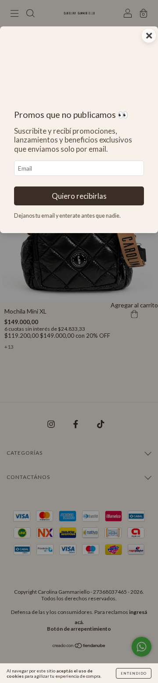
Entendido (134, 673)
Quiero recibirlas (79, 196)
